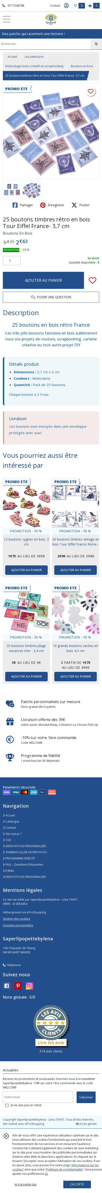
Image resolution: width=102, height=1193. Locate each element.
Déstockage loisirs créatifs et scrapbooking (34, 66)
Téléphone (13, 965)
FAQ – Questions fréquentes (24, 865)
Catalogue (12, 821)
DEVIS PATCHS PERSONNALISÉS (25, 846)
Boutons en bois (82, 66)
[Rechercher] (96, 44)
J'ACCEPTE (77, 1184)
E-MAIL (9, 871)
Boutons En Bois (17, 233)
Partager (26, 205)
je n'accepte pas (26, 1184)
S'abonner (86, 1097)
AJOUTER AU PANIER (43, 280)
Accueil (12, 57)
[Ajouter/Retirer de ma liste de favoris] (92, 280)
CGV (8, 840)
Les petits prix (34, 57)
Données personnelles (18, 925)
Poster (83, 205)
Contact (55, 6)
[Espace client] (66, 5)
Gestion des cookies (16, 919)
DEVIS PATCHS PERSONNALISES (25, 877)
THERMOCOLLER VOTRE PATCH (26, 852)
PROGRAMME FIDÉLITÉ (20, 858)
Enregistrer (55, 205)
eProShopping (34, 1124)
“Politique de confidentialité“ (64, 1169)
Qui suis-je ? (13, 834)
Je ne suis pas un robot (26, 1105)
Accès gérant (88, 1124)
